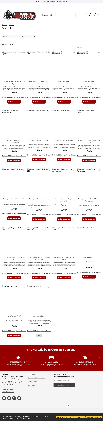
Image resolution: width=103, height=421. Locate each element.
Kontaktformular (8, 392)
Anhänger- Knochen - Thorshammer (14, 141)
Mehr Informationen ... (22, 418)
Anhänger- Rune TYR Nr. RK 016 (14, 199)
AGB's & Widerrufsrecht (36, 378)
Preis (22, 36)
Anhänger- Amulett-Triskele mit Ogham (14, 83)
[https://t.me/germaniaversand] (4, 398)
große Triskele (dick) (89, 257)
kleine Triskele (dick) (14, 316)
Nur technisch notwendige (64, 417)
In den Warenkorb (14, 102)
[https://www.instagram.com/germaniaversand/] (14, 398)
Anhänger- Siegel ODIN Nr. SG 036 (14, 258)
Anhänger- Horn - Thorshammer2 (89, 83)
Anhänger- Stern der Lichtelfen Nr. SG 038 (39, 258)
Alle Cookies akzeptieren (94, 417)
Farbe (5, 36)
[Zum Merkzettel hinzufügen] (24, 52)
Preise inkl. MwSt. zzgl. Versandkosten (14, 97)
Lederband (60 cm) (39, 316)
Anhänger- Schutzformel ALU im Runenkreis (89, 200)
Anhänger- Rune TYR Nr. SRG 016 (39, 200)
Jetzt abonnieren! (64, 385)
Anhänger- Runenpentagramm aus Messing (64, 200)
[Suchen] (78, 15)
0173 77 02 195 (12, 382)
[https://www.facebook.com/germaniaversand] (9, 398)
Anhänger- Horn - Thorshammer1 (64, 83)
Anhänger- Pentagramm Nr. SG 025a (89, 141)
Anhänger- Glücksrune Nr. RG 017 (39, 83)
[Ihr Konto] (90, 15)
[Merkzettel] (85, 15)
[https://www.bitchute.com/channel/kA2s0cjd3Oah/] (19, 398)
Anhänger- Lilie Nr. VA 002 (64, 140)
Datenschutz (32, 381)
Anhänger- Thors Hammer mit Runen (64, 258)
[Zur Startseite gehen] (19, 15)
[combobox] (66, 15)
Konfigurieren (79, 417)
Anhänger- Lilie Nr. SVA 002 (39, 140)
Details (39, 335)
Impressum (32, 385)
